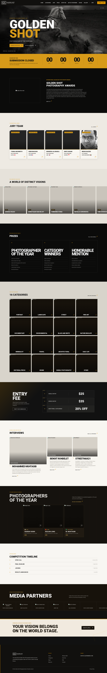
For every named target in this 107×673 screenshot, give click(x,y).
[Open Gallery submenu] (90, 3)
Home (42, 2)
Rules (49, 660)
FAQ (63, 660)
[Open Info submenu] (95, 3)
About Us (48, 101)
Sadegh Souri (29, 531)
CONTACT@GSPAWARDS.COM (86, 655)
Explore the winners (76, 501)
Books (80, 2)
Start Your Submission (20, 409)
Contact (63, 662)
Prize (58, 2)
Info (93, 2)
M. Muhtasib (70, 531)
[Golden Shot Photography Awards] (8, 3)
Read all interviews (92, 433)
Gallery (86, 2)
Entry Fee (63, 2)
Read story (14, 476)
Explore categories (29, 45)
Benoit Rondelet (59, 458)
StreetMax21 (83, 458)
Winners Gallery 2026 (15, 45)
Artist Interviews (72, 2)
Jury (54, 2)
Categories (48, 2)
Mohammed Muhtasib (24, 466)
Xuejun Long (50, 531)
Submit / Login (101, 2)
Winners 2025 (65, 655)
